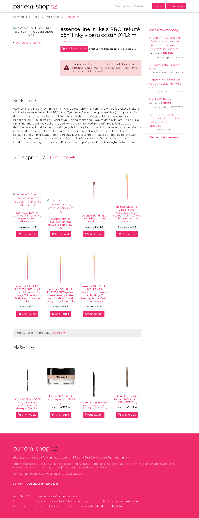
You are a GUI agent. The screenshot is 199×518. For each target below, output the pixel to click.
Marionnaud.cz (160, 107)
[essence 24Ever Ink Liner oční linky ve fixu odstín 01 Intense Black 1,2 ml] (27, 200)
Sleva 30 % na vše (160, 98)
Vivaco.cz (162, 91)
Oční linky (72, 16)
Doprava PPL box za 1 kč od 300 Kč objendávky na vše (165, 83)
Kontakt (18, 483)
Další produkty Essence (29, 42)
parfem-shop (35, 6)
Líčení (36, 16)
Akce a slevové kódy (163, 30)
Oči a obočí (53, 16)
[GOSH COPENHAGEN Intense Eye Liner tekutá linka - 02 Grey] (94, 383)
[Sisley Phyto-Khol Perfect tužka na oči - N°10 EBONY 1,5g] (127, 377)
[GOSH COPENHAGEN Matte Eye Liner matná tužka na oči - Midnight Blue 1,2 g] (27, 380)
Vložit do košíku (75, 48)
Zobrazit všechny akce (164, 137)
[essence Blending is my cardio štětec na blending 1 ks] (94, 196)
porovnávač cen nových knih (60, 496)
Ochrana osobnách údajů (42, 483)
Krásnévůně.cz (160, 72)
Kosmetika (20, 16)
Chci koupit (28, 234)
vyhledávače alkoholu (108, 506)
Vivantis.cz (161, 57)
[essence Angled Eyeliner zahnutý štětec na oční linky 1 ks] (61, 206)
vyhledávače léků (127, 501)
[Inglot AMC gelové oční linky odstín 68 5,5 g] (61, 377)
